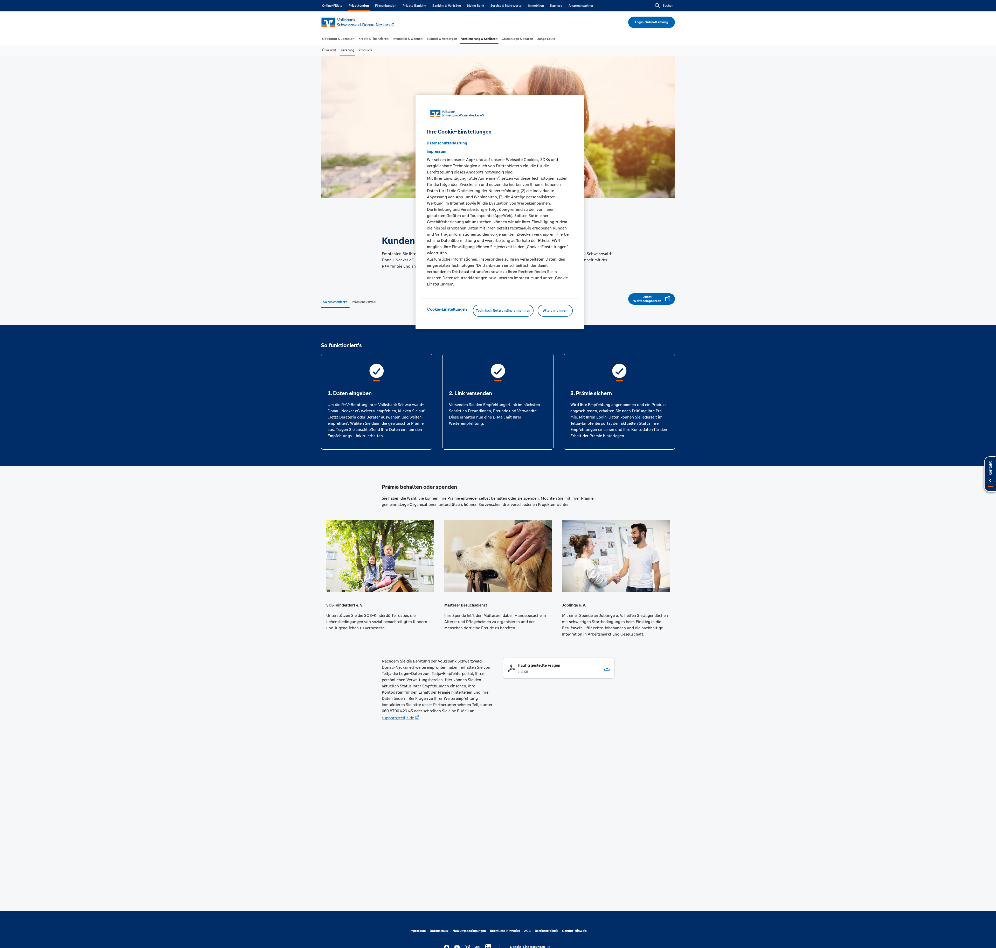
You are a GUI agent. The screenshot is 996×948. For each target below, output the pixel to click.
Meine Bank (475, 6)
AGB (527, 931)
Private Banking (414, 6)
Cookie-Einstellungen (447, 309)
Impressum (418, 931)
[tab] (338, 39)
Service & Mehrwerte (506, 6)
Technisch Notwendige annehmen (503, 311)
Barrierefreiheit (546, 931)
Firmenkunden (385, 6)
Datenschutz (439, 931)
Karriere (556, 6)
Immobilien (536, 6)
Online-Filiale (332, 6)
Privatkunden (359, 6)
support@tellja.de (398, 717)
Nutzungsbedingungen (469, 931)
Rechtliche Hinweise (505, 931)
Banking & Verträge (446, 6)
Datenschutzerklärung (447, 143)
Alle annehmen (555, 311)
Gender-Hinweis (574, 931)
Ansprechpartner (581, 6)
